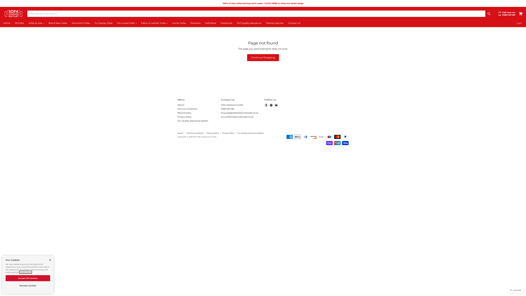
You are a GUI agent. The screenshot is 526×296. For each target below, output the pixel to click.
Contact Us (294, 23)
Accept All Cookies (28, 278)
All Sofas (19, 23)
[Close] (50, 260)
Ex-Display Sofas (103, 23)
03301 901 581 (227, 109)
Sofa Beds (210, 23)
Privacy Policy (184, 117)
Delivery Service (274, 23)
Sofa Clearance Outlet (232, 105)
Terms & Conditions (187, 109)
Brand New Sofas (57, 23)
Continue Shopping (263, 57)
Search (180, 105)
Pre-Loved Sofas (126, 23)
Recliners (195, 23)
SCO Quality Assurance (249, 23)
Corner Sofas (179, 23)
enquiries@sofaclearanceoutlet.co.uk (239, 113)
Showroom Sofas (81, 23)
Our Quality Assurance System (192, 120)
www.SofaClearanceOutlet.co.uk (237, 117)
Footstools (226, 23)
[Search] (489, 14)
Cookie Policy (26, 272)
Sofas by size (35, 23)
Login (519, 23)
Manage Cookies (27, 285)
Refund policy (184, 113)
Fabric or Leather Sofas (153, 23)
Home (6, 23)
